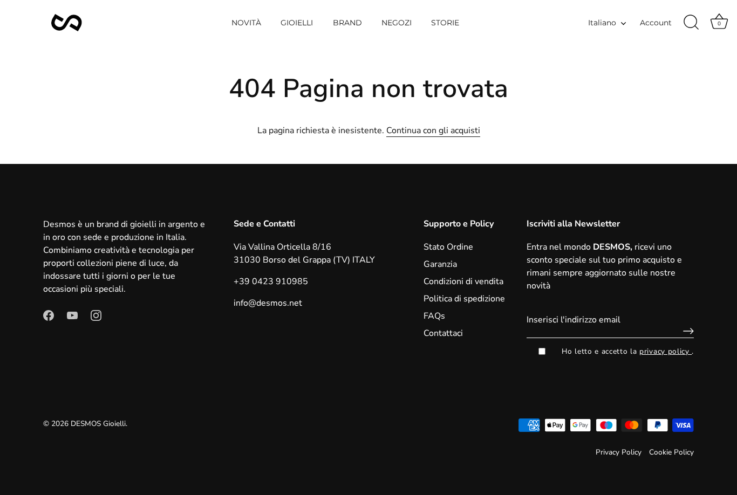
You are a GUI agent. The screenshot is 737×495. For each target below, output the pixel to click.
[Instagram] (96, 315)
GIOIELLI (297, 22)
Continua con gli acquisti (433, 130)
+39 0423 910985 (271, 281)
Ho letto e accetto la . (628, 351)
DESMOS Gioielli (98, 423)
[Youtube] (72, 315)
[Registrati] (686, 331)
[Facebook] (48, 315)
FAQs (434, 316)
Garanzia (440, 264)
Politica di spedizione (464, 299)
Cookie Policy (671, 452)
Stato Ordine (448, 247)
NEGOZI (396, 22)
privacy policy (665, 351)
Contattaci (443, 333)
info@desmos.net (268, 303)
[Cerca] (691, 23)
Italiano (602, 22)
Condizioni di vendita (463, 281)
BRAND (347, 22)
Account (656, 22)
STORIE (445, 22)
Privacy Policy (619, 452)
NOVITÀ (246, 22)
